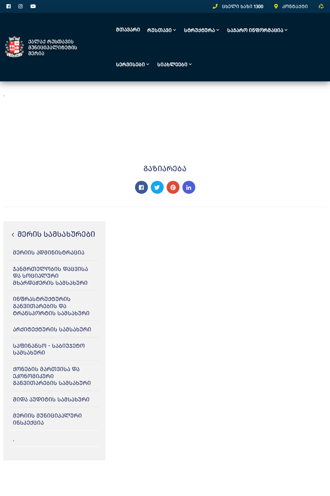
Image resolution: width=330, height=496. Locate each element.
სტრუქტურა (199, 30)
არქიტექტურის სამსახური (52, 329)
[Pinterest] (173, 187)
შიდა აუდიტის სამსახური (51, 399)
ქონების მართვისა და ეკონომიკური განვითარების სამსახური (52, 376)
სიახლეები (172, 64)
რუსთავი (159, 30)
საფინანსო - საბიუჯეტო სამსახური (49, 349)
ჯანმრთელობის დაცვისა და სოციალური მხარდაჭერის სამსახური (50, 275)
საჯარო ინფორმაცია (255, 30)
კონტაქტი (295, 6)
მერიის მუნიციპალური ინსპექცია (47, 419)
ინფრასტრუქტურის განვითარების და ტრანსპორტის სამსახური (51, 305)
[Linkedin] (188, 187)
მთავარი (128, 29)
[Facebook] (141, 187)
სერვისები (130, 64)
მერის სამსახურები (55, 234)
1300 (258, 6)
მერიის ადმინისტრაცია (48, 252)
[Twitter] (157, 187)
